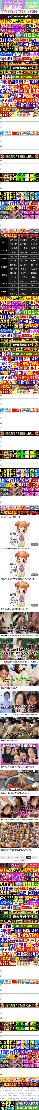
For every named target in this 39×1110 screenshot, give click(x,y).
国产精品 (13, 240)
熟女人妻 (23, 281)
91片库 (13, 277)
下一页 (35, 857)
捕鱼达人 (13, 265)
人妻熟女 (13, 252)
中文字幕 (23, 248)
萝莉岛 (33, 277)
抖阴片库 (4, 283)
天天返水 (34, 269)
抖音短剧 (13, 273)
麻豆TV (23, 273)
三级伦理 (13, 248)
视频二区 (4, 250)
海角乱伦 (23, 285)
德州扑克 (34, 265)
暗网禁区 (13, 285)
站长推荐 (4, 258)
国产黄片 (13, 281)
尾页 (22, 860)
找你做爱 (34, 256)
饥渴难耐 (23, 256)
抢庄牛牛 (23, 265)
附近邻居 (13, 256)
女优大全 (23, 277)
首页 (3, 857)
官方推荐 (4, 267)
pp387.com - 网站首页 (19, 16)
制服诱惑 (34, 285)
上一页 (10, 857)
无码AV (4, 275)
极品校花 (13, 294)
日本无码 (34, 240)
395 (22, 857)
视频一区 (4, 242)
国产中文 (13, 290)
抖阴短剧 (23, 294)
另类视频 (34, 252)
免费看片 (4, 292)
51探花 (34, 273)
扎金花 (23, 269)
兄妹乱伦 (23, 290)
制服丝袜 (23, 252)
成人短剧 (34, 290)
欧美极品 (23, 244)
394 (16, 857)
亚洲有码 (13, 244)
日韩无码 (34, 294)
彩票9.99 (13, 269)
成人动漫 (34, 244)
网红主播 (23, 240)
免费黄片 (34, 281)
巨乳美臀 (34, 248)
